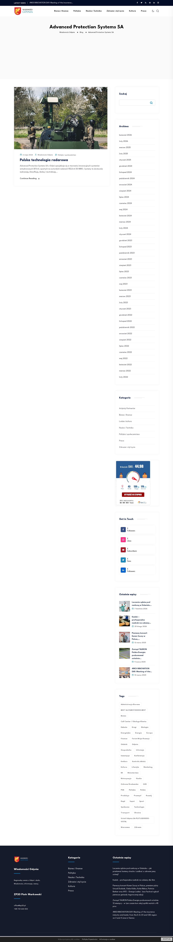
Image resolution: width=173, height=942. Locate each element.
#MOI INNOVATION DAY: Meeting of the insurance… (51, 3)
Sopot (132, 801)
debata (124, 727)
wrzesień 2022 (125, 334)
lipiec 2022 (124, 346)
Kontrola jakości (139, 761)
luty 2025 (123, 154)
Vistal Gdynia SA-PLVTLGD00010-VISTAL (135, 820)
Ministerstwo (133, 773)
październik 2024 (127, 179)
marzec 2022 (125, 371)
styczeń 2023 (125, 309)
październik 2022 (127, 327)
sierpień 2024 (125, 191)
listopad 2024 (125, 172)
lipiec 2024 (124, 197)
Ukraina (137, 813)
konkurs (124, 761)
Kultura (132, 11)
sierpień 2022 (125, 340)
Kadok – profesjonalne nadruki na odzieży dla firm (134, 880)
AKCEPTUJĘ (166, 939)
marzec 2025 (125, 148)
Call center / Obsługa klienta (133, 721)
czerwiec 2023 (125, 278)
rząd (123, 801)
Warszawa (125, 827)
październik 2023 (126, 253)
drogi (134, 727)
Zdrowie (137, 827)
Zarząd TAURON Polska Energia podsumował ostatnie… (139, 653)
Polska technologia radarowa (44, 160)
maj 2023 (123, 284)
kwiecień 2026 (125, 135)
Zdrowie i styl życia (115, 11)
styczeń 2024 (125, 234)
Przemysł (137, 796)
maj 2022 (123, 359)
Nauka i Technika (94, 11)
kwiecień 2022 (125, 365)
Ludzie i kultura (125, 421)
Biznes (123, 716)
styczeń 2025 (125, 160)
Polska (143, 790)
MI (122, 773)
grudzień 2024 (125, 166)
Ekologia (144, 727)
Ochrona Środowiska (129, 784)
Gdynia (135, 744)
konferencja (139, 756)
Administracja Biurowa (130, 704)
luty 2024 (123, 228)
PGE (122, 790)
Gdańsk (124, 744)
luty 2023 (123, 303)
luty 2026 (123, 141)
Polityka (77, 11)
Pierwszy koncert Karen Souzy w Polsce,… (139, 636)
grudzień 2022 (125, 315)
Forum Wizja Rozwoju (141, 739)
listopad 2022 (125, 321)
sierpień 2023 (125, 265)
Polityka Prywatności (89, 939)
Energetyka (125, 733)
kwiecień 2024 (125, 216)
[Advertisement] (87, 60)
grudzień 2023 (125, 241)
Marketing (148, 767)
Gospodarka (126, 750)
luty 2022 (123, 377)
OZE (145, 784)
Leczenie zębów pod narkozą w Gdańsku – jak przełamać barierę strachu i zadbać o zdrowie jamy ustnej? (134, 872)
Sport (141, 801)
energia (138, 733)
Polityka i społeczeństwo (67, 155)
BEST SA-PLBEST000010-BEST (133, 710)
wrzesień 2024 (125, 185)
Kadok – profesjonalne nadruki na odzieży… (141, 620)
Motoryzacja (126, 778)
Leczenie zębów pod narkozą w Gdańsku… (142, 603)
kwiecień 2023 (125, 290)
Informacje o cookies (107, 939)
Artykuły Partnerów (127, 409)
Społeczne (125, 807)
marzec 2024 (125, 222)
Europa (149, 733)
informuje (140, 750)
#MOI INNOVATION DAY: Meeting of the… (142, 670)
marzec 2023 (125, 296)
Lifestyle (135, 767)
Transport (125, 813)
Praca (143, 11)
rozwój (149, 796)
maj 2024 (123, 210)
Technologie (139, 807)
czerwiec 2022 (125, 352)
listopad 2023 (125, 247)
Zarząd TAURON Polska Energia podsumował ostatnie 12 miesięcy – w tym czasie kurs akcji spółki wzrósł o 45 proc (135, 903)
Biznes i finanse (61, 11)
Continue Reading (28, 179)
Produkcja (125, 796)
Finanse (124, 739)
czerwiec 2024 (125, 203)
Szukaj (123, 94)
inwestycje (125, 756)
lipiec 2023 (124, 272)
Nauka (139, 778)
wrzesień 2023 (125, 259)
